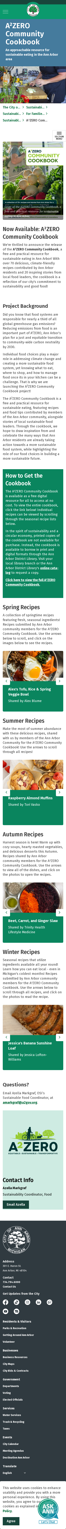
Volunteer (9, 1341)
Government (11, 1379)
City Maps (8, 1364)
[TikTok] (16, 1302)
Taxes (6, 1428)
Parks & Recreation (14, 1328)
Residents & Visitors (17, 1321)
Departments (11, 1386)
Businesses (10, 1350)
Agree (11, 1521)
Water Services (12, 1415)
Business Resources (15, 1357)
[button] (33, 181)
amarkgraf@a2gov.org (20, 1102)
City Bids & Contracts (16, 1370)
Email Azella (16, 1205)
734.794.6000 (11, 1282)
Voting (7, 1393)
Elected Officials (13, 1399)
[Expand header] (5, 11)
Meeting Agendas (13, 1450)
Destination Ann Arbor (16, 1457)
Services (8, 1408)
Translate (9, 1466)
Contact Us (9, 1286)
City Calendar (11, 1444)
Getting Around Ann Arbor (18, 1335)
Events (7, 1437)
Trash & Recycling (13, 1421)
